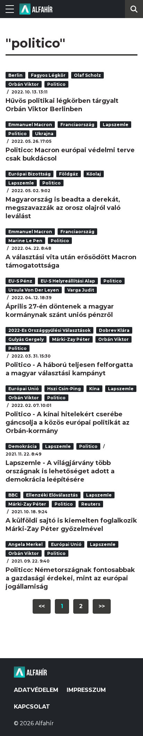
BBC (13, 495)
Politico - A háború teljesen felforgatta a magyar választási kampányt (69, 369)
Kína (94, 388)
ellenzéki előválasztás (52, 495)
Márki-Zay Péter (71, 339)
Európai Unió (23, 388)
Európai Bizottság (29, 174)
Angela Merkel (25, 544)
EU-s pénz (20, 281)
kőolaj (93, 174)
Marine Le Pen (25, 240)
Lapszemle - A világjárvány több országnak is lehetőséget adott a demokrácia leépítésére (60, 471)
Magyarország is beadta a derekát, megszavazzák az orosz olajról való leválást (63, 208)
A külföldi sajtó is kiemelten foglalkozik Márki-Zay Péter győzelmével (71, 525)
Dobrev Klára (114, 330)
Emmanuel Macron (30, 124)
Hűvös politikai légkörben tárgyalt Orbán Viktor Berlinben (62, 105)
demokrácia (22, 446)
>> (102, 606)
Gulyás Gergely (26, 339)
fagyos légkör (48, 75)
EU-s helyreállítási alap (68, 281)
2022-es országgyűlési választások (49, 330)
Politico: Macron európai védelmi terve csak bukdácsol (70, 154)
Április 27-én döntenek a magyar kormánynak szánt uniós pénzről (60, 311)
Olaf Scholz (87, 75)
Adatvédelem (36, 690)
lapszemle (115, 124)
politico (56, 84)
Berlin (15, 75)
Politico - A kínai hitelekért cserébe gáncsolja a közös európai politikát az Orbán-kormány (67, 422)
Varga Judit (80, 290)
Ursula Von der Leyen (33, 290)
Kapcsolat (32, 706)
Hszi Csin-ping (64, 388)
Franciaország (77, 124)
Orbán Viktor (23, 84)
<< (42, 606)
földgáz (68, 174)
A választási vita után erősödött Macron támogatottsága (71, 261)
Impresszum (86, 690)
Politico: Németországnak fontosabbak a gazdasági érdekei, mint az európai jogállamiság (70, 578)
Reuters (90, 504)
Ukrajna (44, 133)
